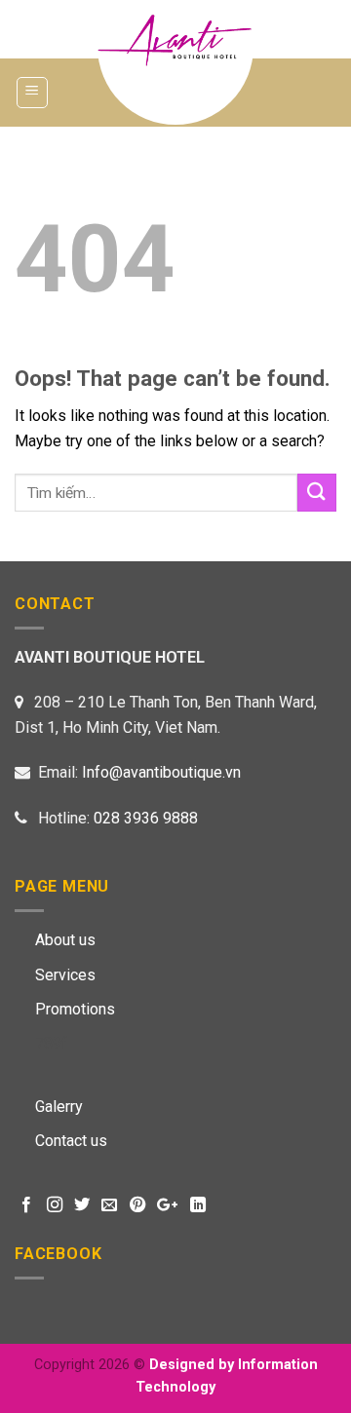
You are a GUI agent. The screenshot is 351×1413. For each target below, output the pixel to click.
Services (65, 975)
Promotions (75, 1009)
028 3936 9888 (146, 818)
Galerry (59, 1106)
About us (65, 940)
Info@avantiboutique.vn (161, 772)
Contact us (71, 1140)
